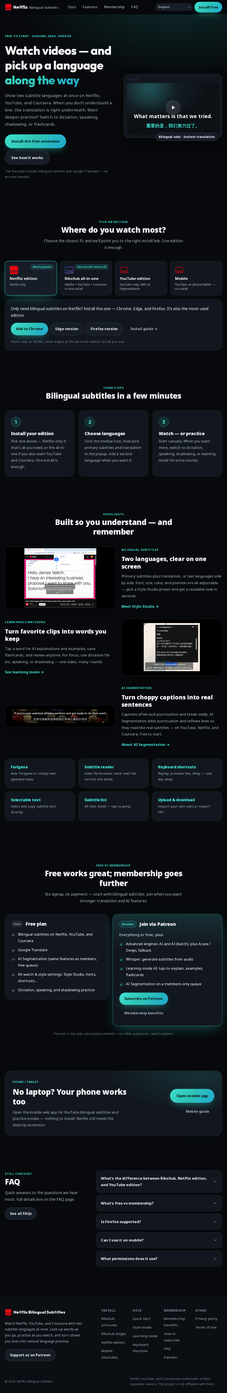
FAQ (134, 7)
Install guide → (144, 328)
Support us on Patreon (30, 1355)
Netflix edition (113, 1342)
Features (90, 7)
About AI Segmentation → (145, 744)
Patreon (170, 1357)
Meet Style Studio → (140, 606)
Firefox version (104, 328)
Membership (114, 7)
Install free (208, 7)
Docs (72, 7)
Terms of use (206, 1327)
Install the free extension (35, 141)
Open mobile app (192, 1095)
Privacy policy (206, 1318)
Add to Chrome (29, 328)
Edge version (66, 328)
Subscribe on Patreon (143, 998)
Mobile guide (197, 1111)
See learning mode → (24, 671)
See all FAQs (21, 1213)
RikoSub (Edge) (113, 1333)
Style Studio (142, 1327)
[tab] (31, 278)
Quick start (142, 1318)
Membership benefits (143, 1013)
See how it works (27, 157)
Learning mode (145, 1336)
